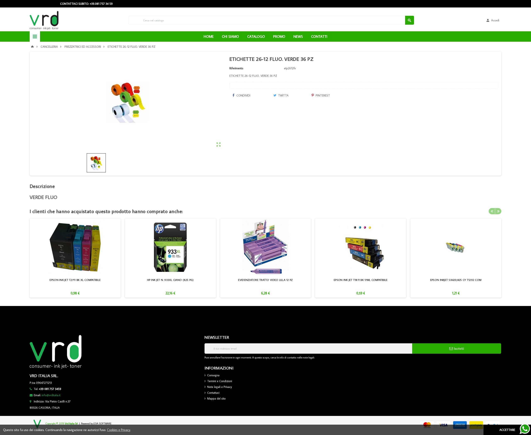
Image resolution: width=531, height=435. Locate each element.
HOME (209, 36)
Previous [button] (492, 211)
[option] (75, 258)
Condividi (243, 95)
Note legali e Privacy (219, 387)
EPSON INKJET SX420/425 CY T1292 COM (455, 280)
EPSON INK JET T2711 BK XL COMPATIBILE (75, 280)
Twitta (283, 95)
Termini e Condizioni (219, 381)
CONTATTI (319, 36)
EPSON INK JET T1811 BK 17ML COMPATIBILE (360, 280)
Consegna (213, 375)
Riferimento (236, 68)
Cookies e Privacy (118, 430)
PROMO (279, 36)
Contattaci (213, 393)
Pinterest (322, 95)
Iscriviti (458, 348)
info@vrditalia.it (51, 395)
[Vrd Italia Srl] (44, 20)
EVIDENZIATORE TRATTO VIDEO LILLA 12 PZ (265, 280)
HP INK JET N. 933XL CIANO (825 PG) (170, 280)
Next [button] (498, 211)
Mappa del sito (216, 398)
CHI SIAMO (230, 36)
